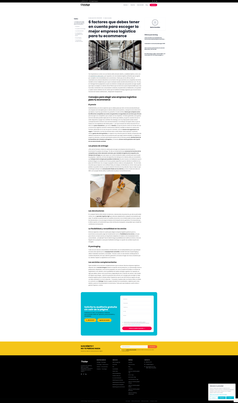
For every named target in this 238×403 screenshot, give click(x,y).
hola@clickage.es (94, 1)
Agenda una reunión (104, 320)
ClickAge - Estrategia (101, 362)
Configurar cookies (153, 401)
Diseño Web (115, 371)
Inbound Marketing (117, 373)
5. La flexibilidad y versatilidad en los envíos (79, 34)
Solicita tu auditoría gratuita (136, 328)
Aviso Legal (128, 401)
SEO (113, 366)
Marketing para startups (118, 380)
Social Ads (115, 364)
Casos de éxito (140, 5)
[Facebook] (154, 1)
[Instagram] (152, 1)
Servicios (125, 5)
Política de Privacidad (135, 401)
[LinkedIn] (156, 1)
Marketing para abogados (118, 384)
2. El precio (77, 26)
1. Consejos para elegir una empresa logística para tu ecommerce (79, 23)
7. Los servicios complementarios (79, 40)
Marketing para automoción (119, 382)
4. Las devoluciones (79, 31)
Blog (147, 5)
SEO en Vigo (131, 375)
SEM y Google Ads (116, 362)
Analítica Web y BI (116, 375)
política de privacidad (136, 324)
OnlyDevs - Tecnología (102, 369)
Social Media (115, 369)
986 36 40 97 (85, 1)
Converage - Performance (102, 364)
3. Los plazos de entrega (80, 28)
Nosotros (133, 5)
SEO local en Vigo (132, 377)
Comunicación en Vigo (133, 379)
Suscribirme (152, 346)
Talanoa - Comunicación (102, 366)
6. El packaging (78, 37)
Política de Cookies (144, 401)
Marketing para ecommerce (119, 386)
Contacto (153, 5)
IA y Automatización (117, 378)
